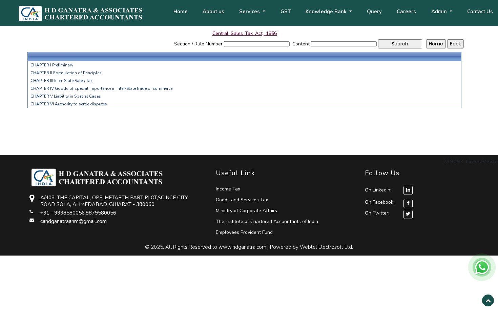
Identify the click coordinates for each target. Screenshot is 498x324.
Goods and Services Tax (242, 200)
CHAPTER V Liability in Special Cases (65, 96)
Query (374, 11)
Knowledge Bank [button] (327, 11)
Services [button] (250, 11)
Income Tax (228, 189)
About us (213, 11)
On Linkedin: (379, 190)
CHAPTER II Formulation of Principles (66, 73)
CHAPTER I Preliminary (51, 65)
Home (180, 11)
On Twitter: (377, 213)
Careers (406, 11)
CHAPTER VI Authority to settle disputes (68, 104)
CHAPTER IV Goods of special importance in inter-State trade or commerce (101, 88)
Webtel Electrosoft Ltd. (326, 247)
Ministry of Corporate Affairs (246, 210)
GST (286, 11)
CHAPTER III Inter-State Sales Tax (61, 80)
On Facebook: (379, 202)
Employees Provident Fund (244, 232)
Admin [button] (439, 11)
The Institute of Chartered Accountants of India (267, 221)
